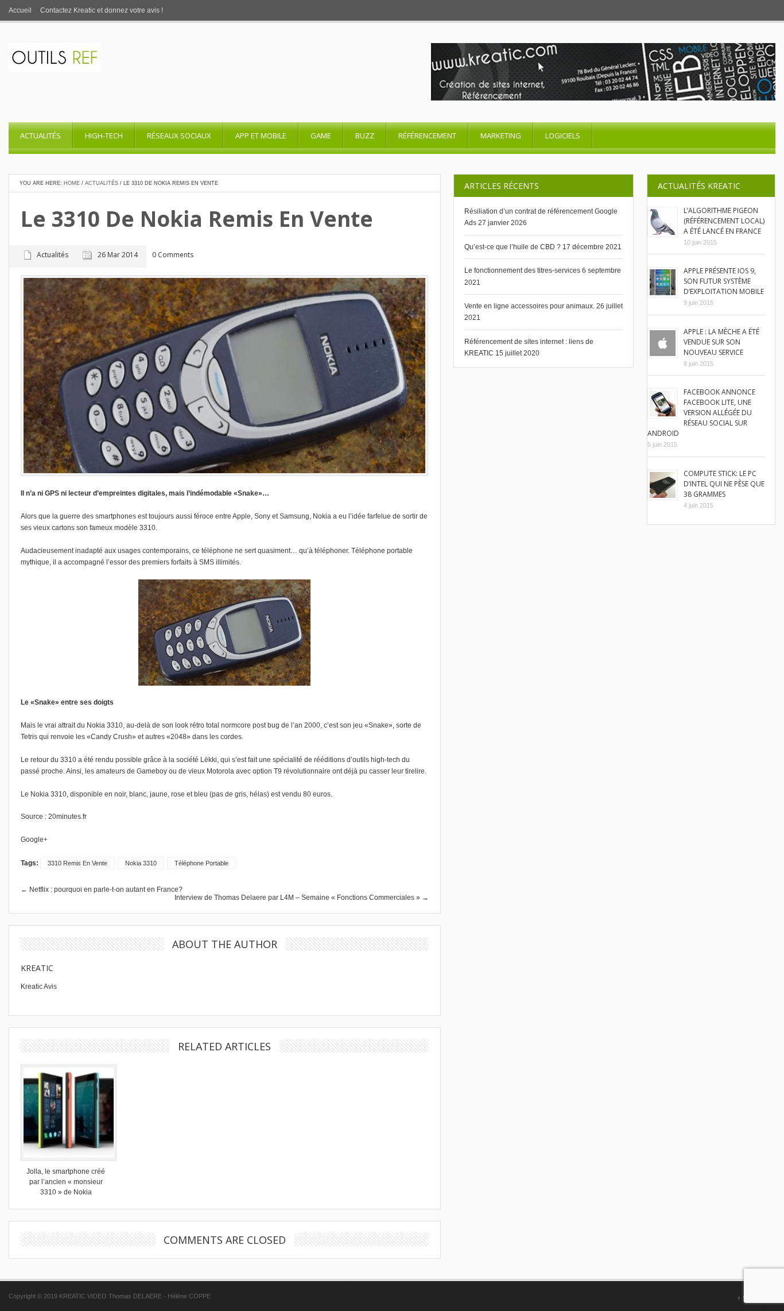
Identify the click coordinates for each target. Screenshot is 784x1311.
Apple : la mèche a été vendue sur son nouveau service (721, 342)
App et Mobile (260, 135)
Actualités (40, 135)
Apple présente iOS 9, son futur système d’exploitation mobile (724, 281)
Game (321, 135)
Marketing (500, 135)
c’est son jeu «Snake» (358, 725)
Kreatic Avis (39, 987)
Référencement (427, 135)
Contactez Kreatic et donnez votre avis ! (101, 10)
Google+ (34, 840)
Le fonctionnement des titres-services (522, 270)
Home (72, 183)
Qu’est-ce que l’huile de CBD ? (512, 247)
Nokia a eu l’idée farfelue (352, 516)
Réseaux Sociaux (179, 135)
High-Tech (104, 135)
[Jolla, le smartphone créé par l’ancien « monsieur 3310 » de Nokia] (66, 1113)
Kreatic (37, 967)
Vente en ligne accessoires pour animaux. (529, 306)
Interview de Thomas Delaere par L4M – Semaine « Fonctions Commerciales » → (301, 898)
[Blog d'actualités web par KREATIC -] (55, 69)
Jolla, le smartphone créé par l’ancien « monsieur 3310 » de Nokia (65, 1181)
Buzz (364, 135)
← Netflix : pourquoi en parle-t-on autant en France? (102, 889)
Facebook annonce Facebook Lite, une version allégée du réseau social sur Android (701, 412)
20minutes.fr (67, 817)
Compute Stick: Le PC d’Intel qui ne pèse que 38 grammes (724, 484)
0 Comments (172, 255)
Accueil (20, 10)
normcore (236, 725)
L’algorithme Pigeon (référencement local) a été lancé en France (724, 221)
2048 (178, 737)
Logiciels (562, 135)
